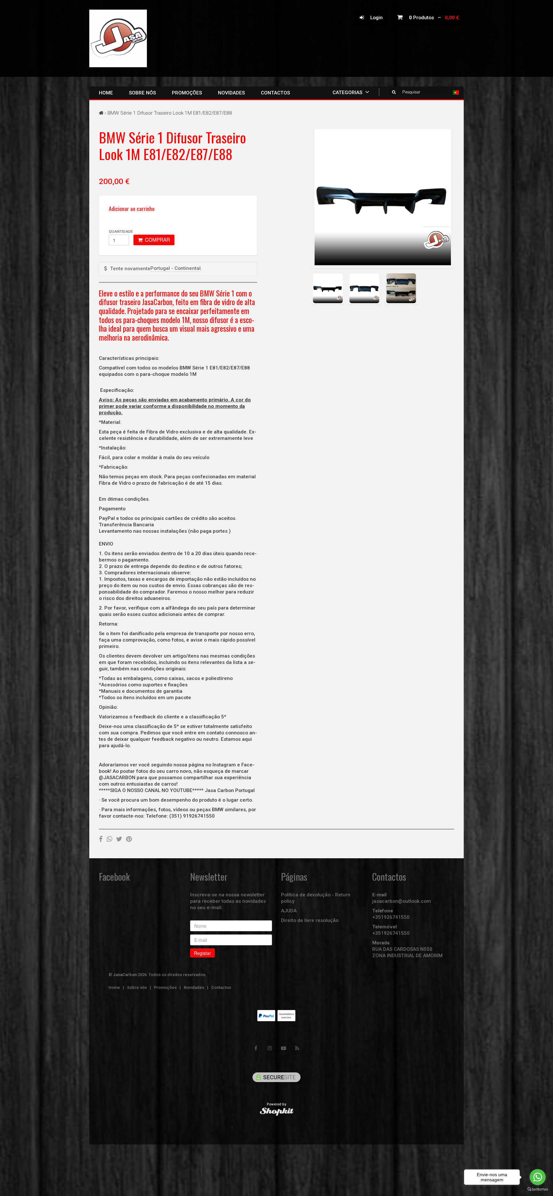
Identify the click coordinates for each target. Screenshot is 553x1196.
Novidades (231, 93)
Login (373, 17)
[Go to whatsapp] (538, 1177)
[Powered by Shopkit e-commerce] (276, 1111)
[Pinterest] (129, 839)
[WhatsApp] (109, 839)
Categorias (348, 92)
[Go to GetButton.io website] (537, 1189)
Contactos (275, 93)
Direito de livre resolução (310, 920)
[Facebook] (101, 839)
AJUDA (289, 911)
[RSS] (297, 1048)
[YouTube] (283, 1048)
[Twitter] (119, 839)
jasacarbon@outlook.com (401, 901)
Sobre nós (142, 93)
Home (106, 93)
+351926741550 (391, 917)
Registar (202, 953)
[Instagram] (270, 1048)
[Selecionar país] (456, 92)
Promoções (187, 93)
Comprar (156, 239)
